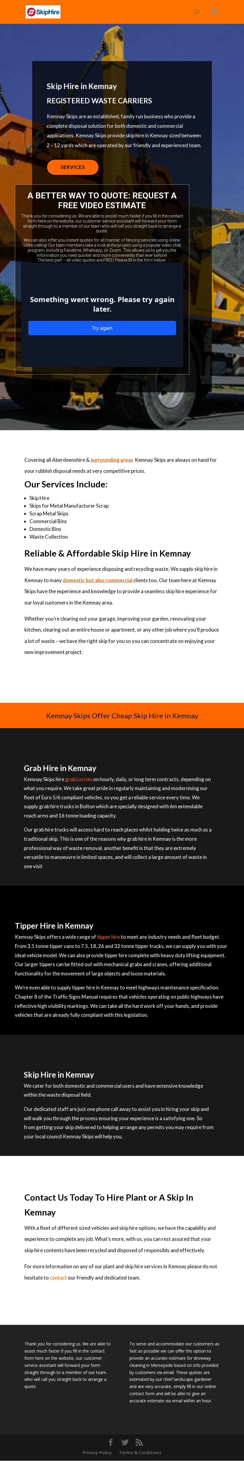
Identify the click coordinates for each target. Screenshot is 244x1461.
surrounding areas (111, 460)
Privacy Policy (97, 1452)
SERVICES (73, 167)
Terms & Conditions (140, 1452)
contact (58, 1278)
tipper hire (108, 937)
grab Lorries (78, 779)
